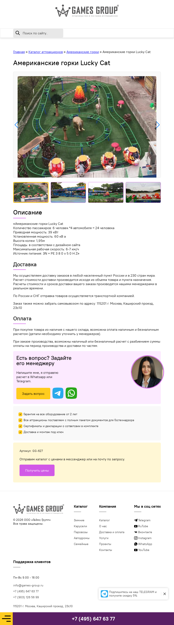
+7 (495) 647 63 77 (93, 618)
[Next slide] (158, 124)
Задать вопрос (33, 393)
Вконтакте (145, 532)
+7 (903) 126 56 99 (26, 597)
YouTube (143, 550)
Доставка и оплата (111, 532)
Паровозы (81, 532)
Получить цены (37, 470)
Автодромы (82, 538)
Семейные (81, 544)
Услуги (103, 538)
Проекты (105, 544)
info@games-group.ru (28, 585)
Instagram (145, 538)
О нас (103, 526)
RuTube (143, 526)
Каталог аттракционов (45, 52)
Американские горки (82, 52)
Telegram (144, 520)
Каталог (104, 520)
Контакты (105, 550)
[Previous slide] (16, 124)
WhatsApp (145, 544)
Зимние (79, 520)
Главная (19, 52)
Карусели (80, 526)
